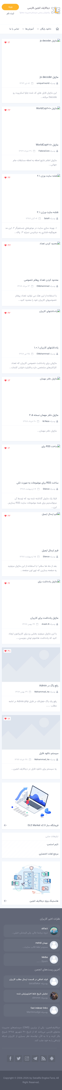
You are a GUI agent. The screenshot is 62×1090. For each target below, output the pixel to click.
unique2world (43, 83)
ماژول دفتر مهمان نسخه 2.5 (43, 415)
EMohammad (43, 286)
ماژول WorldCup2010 (47, 145)
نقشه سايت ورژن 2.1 (47, 212)
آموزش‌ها (29, 29)
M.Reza (46, 421)
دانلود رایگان (45, 29)
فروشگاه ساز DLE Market (43, 825)
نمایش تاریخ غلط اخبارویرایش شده (32, 994)
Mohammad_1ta (41, 691)
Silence (46, 489)
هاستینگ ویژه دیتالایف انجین (44, 901)
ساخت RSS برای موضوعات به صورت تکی (37, 483)
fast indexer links (39, 1008)
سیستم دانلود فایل (48, 753)
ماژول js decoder (49, 77)
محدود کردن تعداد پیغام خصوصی (41, 280)
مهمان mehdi (41, 943)
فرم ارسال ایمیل (50, 551)
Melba (45, 957)
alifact (45, 928)
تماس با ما (14, 29)
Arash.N (45, 624)
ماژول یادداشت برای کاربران (44, 618)
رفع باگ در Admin (48, 686)
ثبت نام (10, 14)
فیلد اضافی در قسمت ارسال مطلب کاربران (28, 979)
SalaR (46, 218)
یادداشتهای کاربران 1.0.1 (46, 348)
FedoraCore (44, 150)
